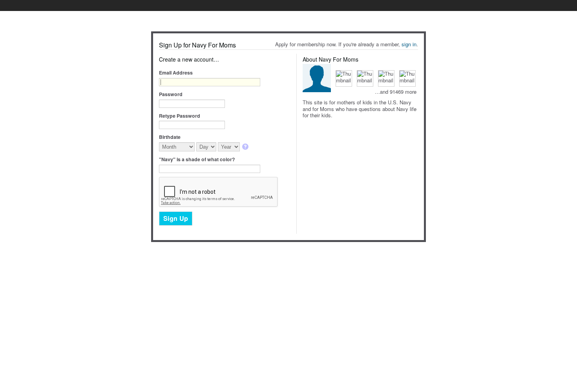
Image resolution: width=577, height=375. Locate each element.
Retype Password (179, 115)
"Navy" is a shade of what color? (197, 159)
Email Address (176, 72)
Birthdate (170, 136)
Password (171, 94)
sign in (409, 44)
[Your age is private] (246, 147)
